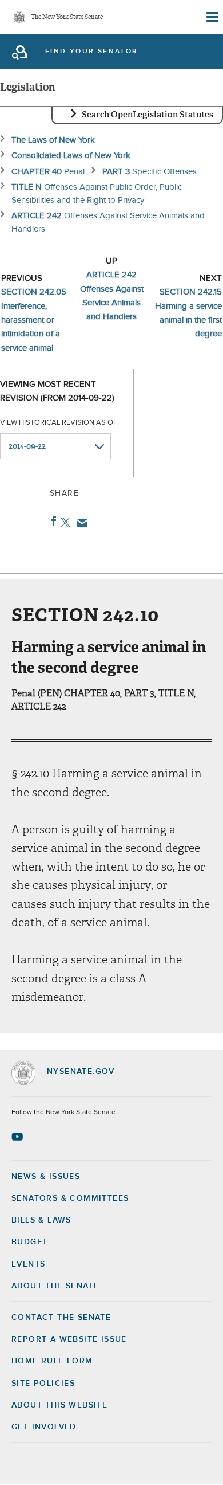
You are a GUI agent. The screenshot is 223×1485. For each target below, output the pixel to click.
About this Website (59, 1405)
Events (28, 1264)
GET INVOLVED (44, 1427)
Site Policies (43, 1384)
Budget (29, 1242)
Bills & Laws (41, 1220)
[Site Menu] (211, 17)
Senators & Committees (70, 1198)
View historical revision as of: (59, 422)
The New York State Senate (67, 17)
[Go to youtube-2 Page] (18, 1136)
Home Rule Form (52, 1361)
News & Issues (45, 1177)
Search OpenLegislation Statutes (147, 114)
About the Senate (55, 1286)
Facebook (51, 521)
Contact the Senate (61, 1318)
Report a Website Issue (69, 1339)
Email (80, 522)
